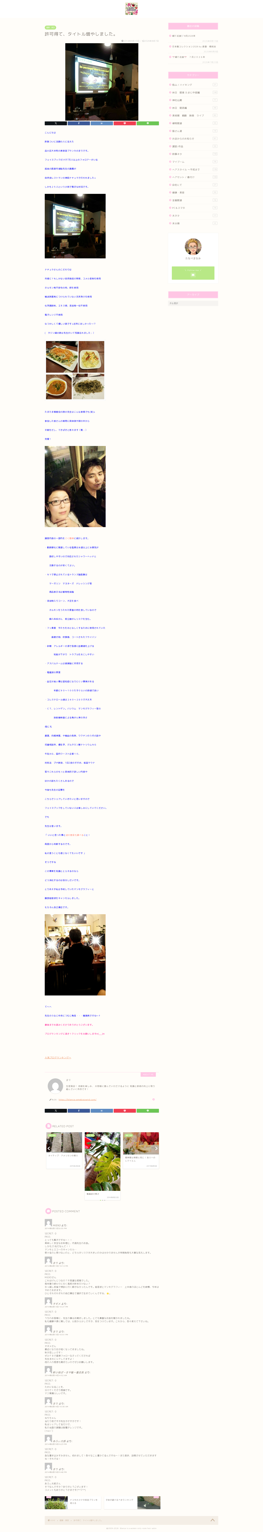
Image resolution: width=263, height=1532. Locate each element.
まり (55, 1263)
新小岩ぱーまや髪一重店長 (68, 1372)
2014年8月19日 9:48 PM (56, 1472)
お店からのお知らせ (194, 138)
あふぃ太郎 (59, 1441)
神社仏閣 (194, 100)
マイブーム (194, 161)
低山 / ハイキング (194, 84)
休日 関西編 (194, 108)
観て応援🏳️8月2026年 (184, 35)
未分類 (194, 223)
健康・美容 (50, 27)
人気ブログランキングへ (58, 1057)
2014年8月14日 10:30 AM (56, 1406)
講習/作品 (194, 146)
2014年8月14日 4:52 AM (56, 1375)
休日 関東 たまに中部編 (194, 92)
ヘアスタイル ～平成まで (194, 169)
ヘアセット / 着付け (194, 177)
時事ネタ (194, 154)
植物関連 (194, 123)
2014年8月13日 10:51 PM (56, 1334)
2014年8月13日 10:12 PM (56, 1266)
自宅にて (194, 185)
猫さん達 (194, 131)
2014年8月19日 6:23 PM (56, 1444)
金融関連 (194, 200)
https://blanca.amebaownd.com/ (77, 1099)
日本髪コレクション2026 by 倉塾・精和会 (195, 46)
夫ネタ (194, 215)
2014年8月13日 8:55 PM (56, 1228)
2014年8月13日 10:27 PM (56, 1307)
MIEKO (57, 1225)
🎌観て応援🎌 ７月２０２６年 (188, 57)
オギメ (57, 1303)
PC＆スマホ (194, 208)
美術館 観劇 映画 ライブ (194, 115)
